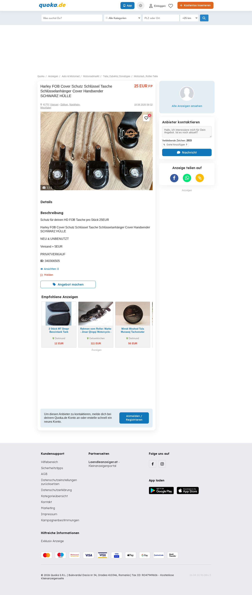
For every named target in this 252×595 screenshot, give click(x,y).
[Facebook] (152, 463)
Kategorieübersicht (54, 496)
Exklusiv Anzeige (52, 541)
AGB (44, 474)
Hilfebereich (49, 462)
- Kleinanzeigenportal (104, 464)
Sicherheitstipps (52, 468)
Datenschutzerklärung (56, 490)
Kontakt (46, 502)
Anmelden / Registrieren (134, 417)
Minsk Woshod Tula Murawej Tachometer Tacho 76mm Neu (132, 331)
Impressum (49, 514)
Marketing (48, 508)
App (129, 5)
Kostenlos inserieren (197, 5)
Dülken (64, 104)
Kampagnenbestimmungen (60, 520)
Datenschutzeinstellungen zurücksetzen (59, 482)
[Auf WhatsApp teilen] (187, 178)
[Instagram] (162, 463)
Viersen (54, 104)
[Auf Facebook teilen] (174, 178)
